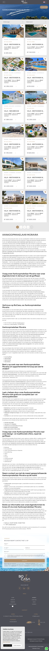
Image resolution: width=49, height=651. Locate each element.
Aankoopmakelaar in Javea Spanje (36, 646)
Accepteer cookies (7, 645)
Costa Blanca (12, 604)
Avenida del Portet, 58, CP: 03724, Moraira (16, 528)
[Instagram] (28, 588)
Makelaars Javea (36, 648)
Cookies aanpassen (17, 645)
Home (12, 597)
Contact (34, 604)
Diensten (13, 601)
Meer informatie (6, 642)
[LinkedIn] (24, 588)
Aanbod (34, 597)
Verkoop (13, 599)
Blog (34, 601)
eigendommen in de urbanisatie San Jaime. (33, 279)
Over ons (34, 599)
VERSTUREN (24, 560)
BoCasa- (12, 509)
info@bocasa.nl (20, 322)
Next (22, 31)
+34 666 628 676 (13, 621)
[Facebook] (19, 588)
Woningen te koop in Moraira (36, 641)
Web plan (29, 632)
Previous (3, 31)
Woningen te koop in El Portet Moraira (36, 639)
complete (26, 399)
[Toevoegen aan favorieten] (22, 26)
